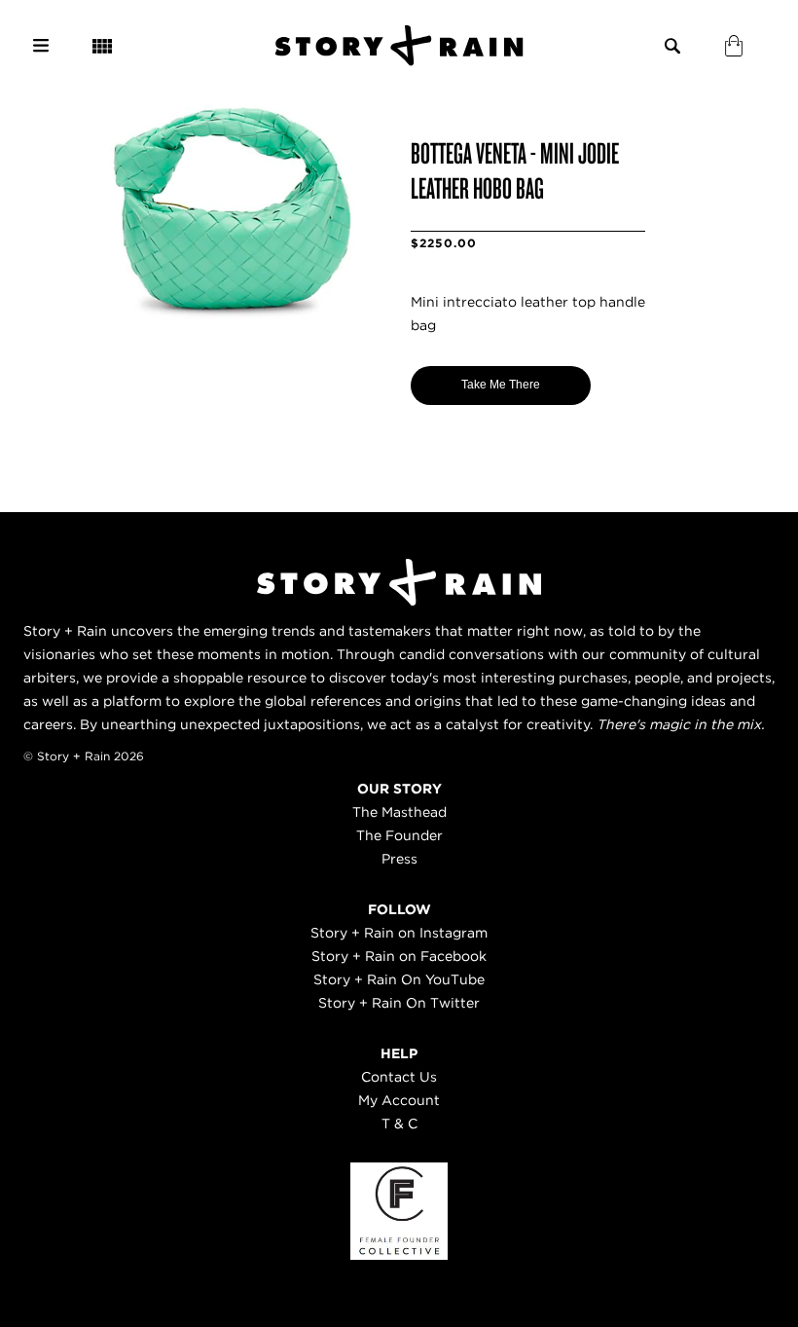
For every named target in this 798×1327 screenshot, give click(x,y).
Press (399, 858)
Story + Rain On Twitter (399, 1003)
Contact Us (399, 1077)
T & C (399, 1123)
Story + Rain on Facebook (399, 956)
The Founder (399, 835)
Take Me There (500, 384)
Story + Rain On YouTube (399, 979)
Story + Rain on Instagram (399, 932)
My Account (399, 1100)
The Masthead (399, 812)
